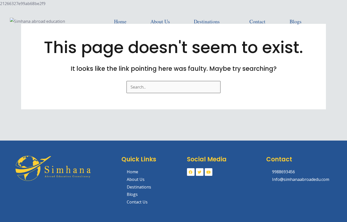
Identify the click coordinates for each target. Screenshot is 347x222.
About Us (160, 21)
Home (120, 21)
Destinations (207, 21)
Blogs (296, 21)
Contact (257, 21)
